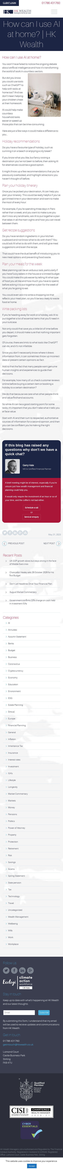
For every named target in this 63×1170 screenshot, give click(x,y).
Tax (9, 889)
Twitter (4, 532)
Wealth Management (18, 917)
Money (11, 807)
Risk (10, 855)
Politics (11, 821)
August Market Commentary (23, 592)
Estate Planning (15, 705)
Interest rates (14, 760)
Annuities (12, 630)
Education (13, 684)
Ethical (11, 712)
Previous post (16, 543)
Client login (9, 3)
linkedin (23, 971)
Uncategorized (15, 910)
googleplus (31, 971)
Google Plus (20, 532)
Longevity (12, 787)
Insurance (13, 753)
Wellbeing (13, 924)
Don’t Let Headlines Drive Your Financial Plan (31, 584)
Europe (11, 718)
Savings (12, 862)
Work (10, 937)
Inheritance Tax (15, 746)
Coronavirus (14, 664)
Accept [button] (32, 1166)
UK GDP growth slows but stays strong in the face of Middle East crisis (33, 562)
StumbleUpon (25, 532)
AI (9, 623)
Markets (12, 801)
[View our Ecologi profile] (25, 982)
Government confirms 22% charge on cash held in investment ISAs (32, 602)
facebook (15, 971)
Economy (12, 677)
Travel (11, 903)
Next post (49, 543)
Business (12, 657)
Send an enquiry (31, 517)
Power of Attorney (16, 828)
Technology (14, 896)
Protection (13, 842)
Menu (54, 12)
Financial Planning (17, 725)
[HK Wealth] (17, 11)
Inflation (12, 739)
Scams (11, 869)
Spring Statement (16, 876)
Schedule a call (31, 507)
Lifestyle (12, 780)
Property (12, 835)
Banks (11, 643)
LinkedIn (15, 532)
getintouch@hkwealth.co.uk (18, 1044)
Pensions (12, 814)
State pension (14, 883)
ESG (10, 698)
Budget (11, 650)
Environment (14, 691)
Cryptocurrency (15, 671)
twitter (7, 971)
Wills (10, 930)
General (12, 732)
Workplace (13, 944)
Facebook (9, 532)
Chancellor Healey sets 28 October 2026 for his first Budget (32, 574)
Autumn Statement (17, 637)
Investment (13, 766)
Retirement (13, 848)
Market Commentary (18, 794)
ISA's (10, 773)
